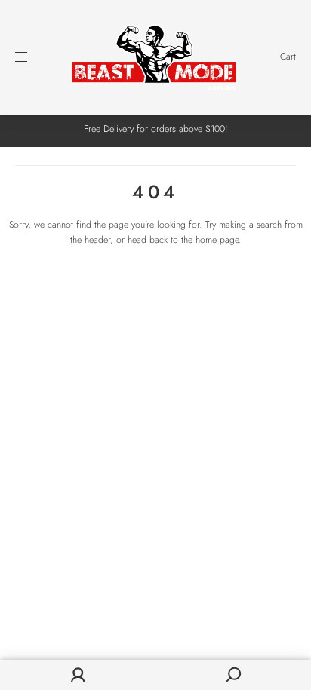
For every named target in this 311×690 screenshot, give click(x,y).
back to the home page (194, 240)
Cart (288, 56)
